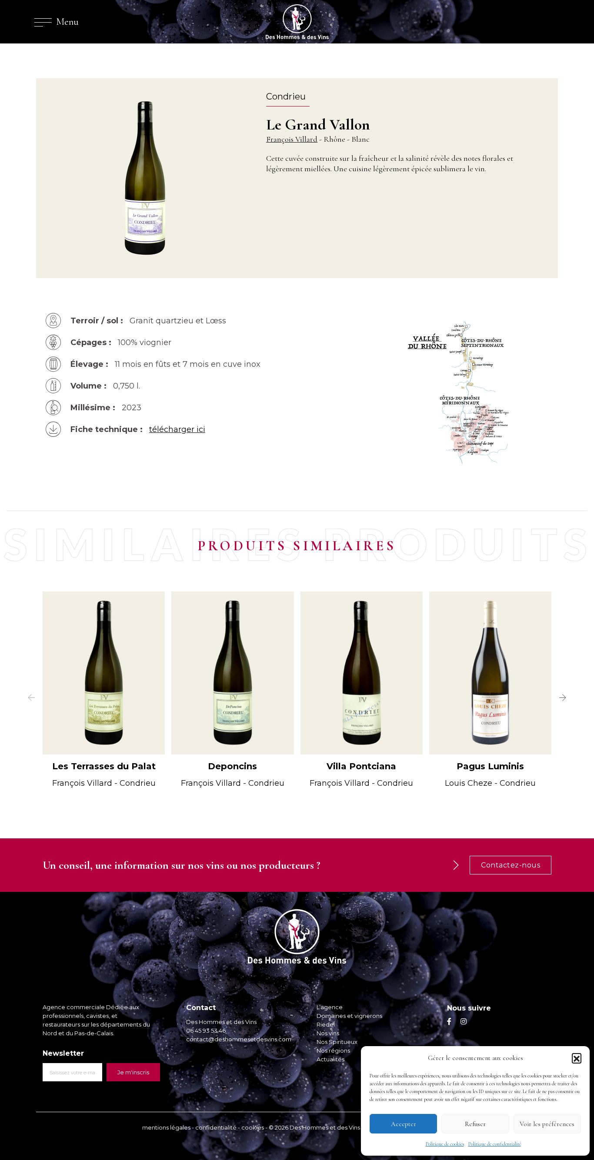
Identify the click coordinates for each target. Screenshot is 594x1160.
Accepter (403, 1124)
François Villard (291, 139)
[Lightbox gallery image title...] (470, 392)
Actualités (330, 1059)
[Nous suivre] (449, 1021)
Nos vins (328, 1033)
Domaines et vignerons (349, 1015)
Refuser (475, 1124)
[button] (576, 1058)
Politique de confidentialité (494, 1144)
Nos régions (333, 1050)
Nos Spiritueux (337, 1041)
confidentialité (216, 1127)
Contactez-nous (510, 865)
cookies (252, 1127)
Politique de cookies (445, 1144)
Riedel (326, 1024)
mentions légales (166, 1127)
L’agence (330, 1007)
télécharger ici (177, 429)
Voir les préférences (547, 1124)
